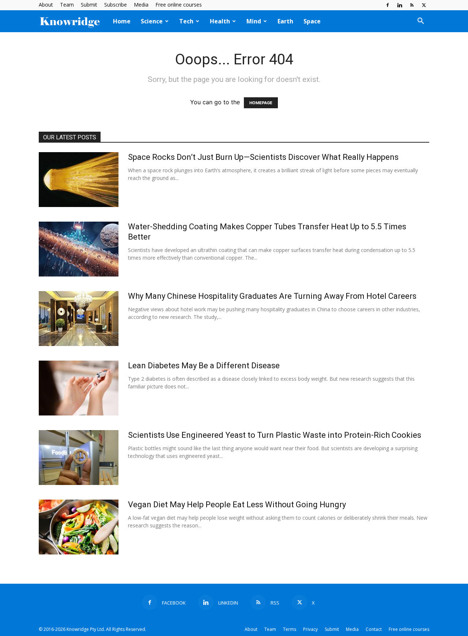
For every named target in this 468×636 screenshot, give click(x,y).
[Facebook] (387, 5)
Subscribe (115, 4)
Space (312, 21)
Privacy (310, 629)
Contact (374, 629)
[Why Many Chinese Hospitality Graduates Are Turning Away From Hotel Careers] (78, 318)
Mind (253, 21)
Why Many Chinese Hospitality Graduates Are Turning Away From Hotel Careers (272, 296)
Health (220, 21)
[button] (420, 22)
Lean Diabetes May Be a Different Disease (204, 365)
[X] (423, 5)
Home (122, 21)
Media (141, 4)
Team (67, 4)
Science (152, 21)
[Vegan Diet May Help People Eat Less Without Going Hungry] (78, 527)
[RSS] (411, 5)
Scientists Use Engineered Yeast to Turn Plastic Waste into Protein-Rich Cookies (274, 435)
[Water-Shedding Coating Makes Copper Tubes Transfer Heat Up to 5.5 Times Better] (78, 249)
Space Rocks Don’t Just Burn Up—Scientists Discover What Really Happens (263, 157)
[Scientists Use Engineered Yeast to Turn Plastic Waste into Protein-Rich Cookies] (78, 457)
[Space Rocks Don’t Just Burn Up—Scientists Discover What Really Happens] (78, 179)
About (46, 4)
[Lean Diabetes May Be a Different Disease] (78, 388)
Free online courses (178, 4)
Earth (285, 21)
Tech (186, 21)
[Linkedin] (399, 5)
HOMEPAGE (260, 102)
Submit (89, 4)
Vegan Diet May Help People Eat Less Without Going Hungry (237, 504)
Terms (289, 629)
